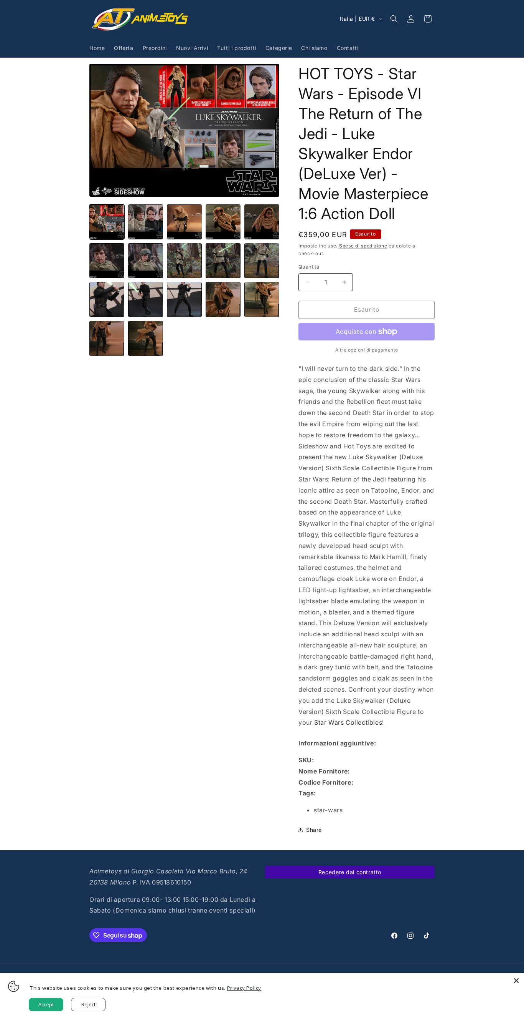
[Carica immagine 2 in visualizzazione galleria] (145, 221)
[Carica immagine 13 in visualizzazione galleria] (184, 299)
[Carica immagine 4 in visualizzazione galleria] (223, 221)
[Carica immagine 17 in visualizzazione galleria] (145, 338)
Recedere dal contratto (349, 872)
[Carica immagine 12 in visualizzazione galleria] (145, 299)
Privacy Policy (244, 987)
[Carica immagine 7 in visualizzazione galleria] (145, 260)
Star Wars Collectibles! (349, 722)
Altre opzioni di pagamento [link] (366, 350)
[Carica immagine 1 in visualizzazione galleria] (106, 221)
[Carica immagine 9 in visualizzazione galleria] (223, 260)
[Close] (516, 980)
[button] (394, 18)
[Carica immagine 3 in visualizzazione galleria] (184, 221)
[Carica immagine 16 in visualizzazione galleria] (106, 338)
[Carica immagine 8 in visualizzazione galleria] (184, 260)
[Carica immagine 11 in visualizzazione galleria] (106, 299)
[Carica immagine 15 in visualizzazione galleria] (261, 299)
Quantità (308, 267)
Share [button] (314, 829)
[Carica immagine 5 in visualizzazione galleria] (261, 221)
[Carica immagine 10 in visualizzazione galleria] (261, 260)
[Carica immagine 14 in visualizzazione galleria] (223, 299)
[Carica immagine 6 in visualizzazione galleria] (106, 260)
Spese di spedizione (363, 246)
